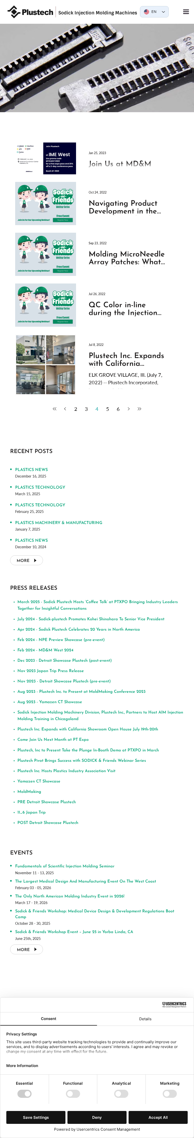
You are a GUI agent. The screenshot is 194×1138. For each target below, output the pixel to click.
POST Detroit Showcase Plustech (47, 823)
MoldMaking (29, 792)
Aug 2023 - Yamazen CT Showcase (49, 702)
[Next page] (128, 408)
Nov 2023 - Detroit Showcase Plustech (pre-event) (64, 681)
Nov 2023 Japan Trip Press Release (50, 671)
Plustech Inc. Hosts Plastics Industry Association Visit (66, 771)
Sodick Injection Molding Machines (97, 13)
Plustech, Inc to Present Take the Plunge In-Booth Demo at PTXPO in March (88, 750)
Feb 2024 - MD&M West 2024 (45, 650)
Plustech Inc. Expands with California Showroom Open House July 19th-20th (87, 729)
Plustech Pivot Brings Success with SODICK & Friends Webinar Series (81, 761)
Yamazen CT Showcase (38, 781)
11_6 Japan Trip (31, 813)
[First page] (54, 408)
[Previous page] (65, 408)
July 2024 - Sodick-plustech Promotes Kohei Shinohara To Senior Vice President (90, 619)
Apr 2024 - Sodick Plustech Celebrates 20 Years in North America (78, 630)
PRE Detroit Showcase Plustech (46, 802)
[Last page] (139, 408)
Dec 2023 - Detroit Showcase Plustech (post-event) (64, 661)
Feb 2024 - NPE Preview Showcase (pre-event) (61, 640)
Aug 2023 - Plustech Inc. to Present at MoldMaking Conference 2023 (81, 692)
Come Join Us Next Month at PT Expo (53, 740)
